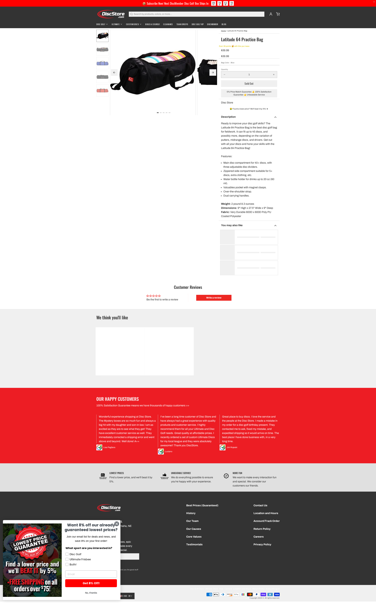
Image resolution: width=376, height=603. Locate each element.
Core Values (194, 536)
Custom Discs (132, 24)
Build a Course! (152, 24)
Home (223, 31)
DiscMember (212, 24)
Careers (259, 536)
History (190, 513)
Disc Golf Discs (197, 589)
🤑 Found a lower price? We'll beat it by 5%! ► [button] (249, 109)
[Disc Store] (110, 14)
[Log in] (270, 14)
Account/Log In (273, 589)
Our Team (192, 520)
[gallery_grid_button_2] (163, 112)
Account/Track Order (267, 520)
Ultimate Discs (211, 589)
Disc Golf (100, 24)
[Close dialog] (116, 523)
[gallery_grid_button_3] (166, 112)
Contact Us (260, 505)
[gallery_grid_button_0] (158, 112)
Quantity (224, 69)
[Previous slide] (114, 72)
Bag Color (227, 63)
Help (221, 589)
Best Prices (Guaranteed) (202, 505)
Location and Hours (266, 513)
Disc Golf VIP (198, 24)
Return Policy (262, 528)
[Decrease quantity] (224, 74)
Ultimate (116, 24)
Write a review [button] (213, 297)
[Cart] (277, 14)
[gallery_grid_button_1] (161, 112)
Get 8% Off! (91, 583)
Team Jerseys (182, 24)
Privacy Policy (262, 544)
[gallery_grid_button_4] (169, 112)
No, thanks (91, 592)
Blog (224, 24)
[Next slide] (212, 72)
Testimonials (194, 544)
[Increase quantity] (274, 74)
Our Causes (193, 528)
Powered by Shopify (241, 598)
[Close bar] (374, 2)
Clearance (168, 24)
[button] (249, 83)
